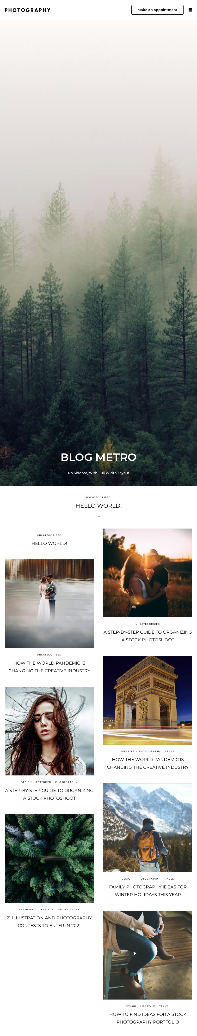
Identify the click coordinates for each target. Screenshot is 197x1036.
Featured (43, 782)
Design (26, 782)
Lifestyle (127, 751)
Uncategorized (98, 497)
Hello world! (98, 505)
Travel (170, 751)
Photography (150, 751)
